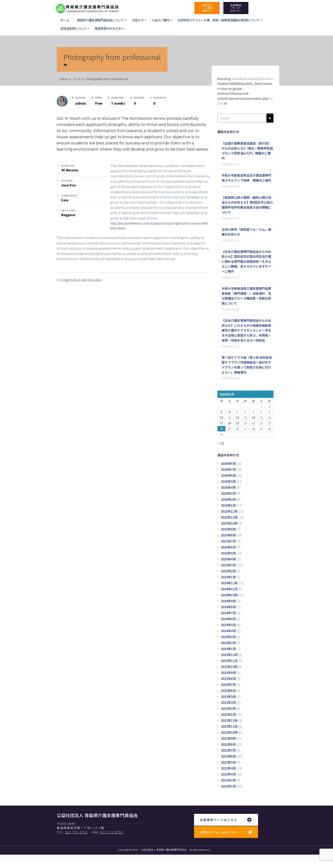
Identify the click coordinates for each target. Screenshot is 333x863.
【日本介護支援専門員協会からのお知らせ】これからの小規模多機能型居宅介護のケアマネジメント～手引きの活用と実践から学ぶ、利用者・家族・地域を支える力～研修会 (246, 330)
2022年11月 (229, 726)
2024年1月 (228, 648)
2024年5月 (228, 624)
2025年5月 (228, 553)
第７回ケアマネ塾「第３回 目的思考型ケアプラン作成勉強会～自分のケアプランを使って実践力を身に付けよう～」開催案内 (247, 365)
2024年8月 (228, 607)
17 (221, 423)
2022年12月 (229, 720)
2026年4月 (228, 487)
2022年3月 (228, 774)
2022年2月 (228, 780)
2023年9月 (228, 672)
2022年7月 (228, 750)
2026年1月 (228, 505)
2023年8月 (228, 678)
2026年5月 (228, 481)
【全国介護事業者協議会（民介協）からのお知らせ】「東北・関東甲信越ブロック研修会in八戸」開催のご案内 (247, 150)
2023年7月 (228, 684)
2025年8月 (228, 535)
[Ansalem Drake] (62, 100)
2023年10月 (229, 666)
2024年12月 (229, 583)
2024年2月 (228, 642)
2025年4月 (228, 559)
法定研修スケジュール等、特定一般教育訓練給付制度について (218, 20)
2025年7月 (228, 541)
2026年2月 (228, 499)
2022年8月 (228, 744)
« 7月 (220, 443)
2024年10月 (229, 595)
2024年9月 (228, 601)
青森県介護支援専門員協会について (100, 20)
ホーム (64, 20)
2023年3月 (228, 702)
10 (221, 417)
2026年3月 (228, 493)
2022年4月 (228, 768)
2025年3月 (228, 565)
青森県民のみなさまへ (109, 28)
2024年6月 (228, 618)
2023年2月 (228, 708)
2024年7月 (228, 612)
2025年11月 (229, 517)
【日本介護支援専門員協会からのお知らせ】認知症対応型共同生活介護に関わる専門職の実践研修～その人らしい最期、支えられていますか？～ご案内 (246, 261)
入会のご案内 (160, 20)
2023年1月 (228, 714)
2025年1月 (228, 577)
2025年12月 (229, 511)
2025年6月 (228, 547)
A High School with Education (81, 280)
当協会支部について (73, 28)
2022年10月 (229, 732)
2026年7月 (228, 469)
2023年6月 (228, 690)
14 (253, 417)
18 (229, 423)
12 (237, 417)
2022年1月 (228, 786)
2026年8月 (228, 463)
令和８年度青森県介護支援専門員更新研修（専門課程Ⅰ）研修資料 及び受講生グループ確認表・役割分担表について (246, 296)
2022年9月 (228, 738)
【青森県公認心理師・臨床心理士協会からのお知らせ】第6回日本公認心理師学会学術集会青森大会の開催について (247, 205)
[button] (206, 8)
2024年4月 (228, 630)
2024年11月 (229, 589)
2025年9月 (228, 529)
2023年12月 (229, 654)
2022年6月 (228, 756)
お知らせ (138, 20)
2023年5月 (228, 696)
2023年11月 (229, 660)
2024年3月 (228, 636)
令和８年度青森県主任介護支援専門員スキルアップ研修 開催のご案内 (246, 178)
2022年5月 (228, 762)
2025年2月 (228, 571)
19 (237, 423)
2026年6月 (228, 475)
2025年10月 (229, 523)
